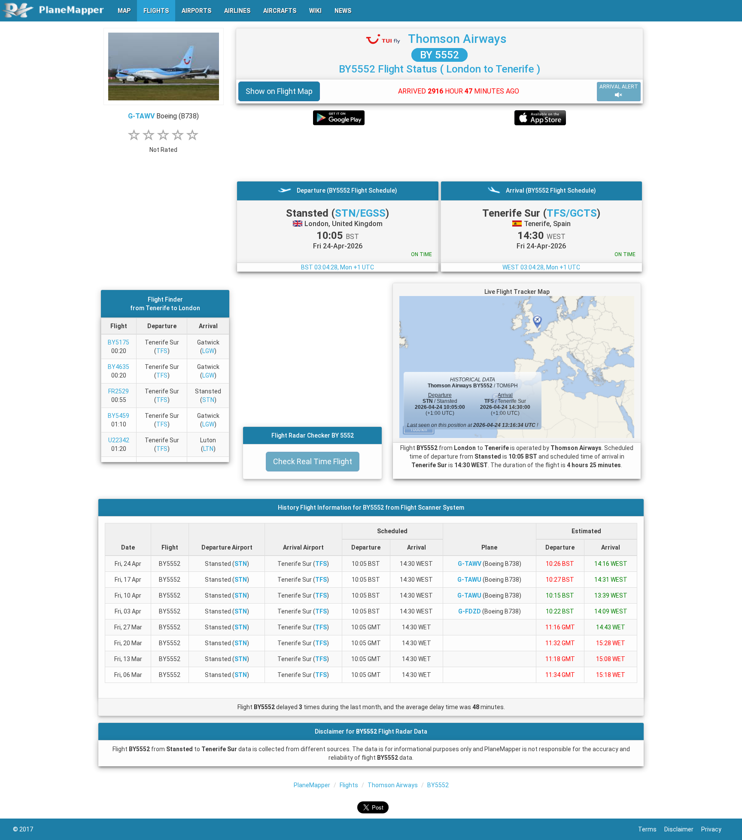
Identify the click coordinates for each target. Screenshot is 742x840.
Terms (651, 829)
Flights (349, 785)
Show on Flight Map (279, 91)
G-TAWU (469, 579)
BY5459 (118, 415)
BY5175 (118, 342)
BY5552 (438, 785)
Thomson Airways (457, 39)
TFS (161, 350)
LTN (208, 448)
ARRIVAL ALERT (618, 87)
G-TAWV (141, 116)
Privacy (715, 829)
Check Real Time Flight (312, 461)
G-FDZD (469, 611)
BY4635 (118, 366)
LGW (208, 350)
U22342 (118, 440)
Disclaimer (682, 829)
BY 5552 (439, 55)
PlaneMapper (312, 785)
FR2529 (118, 391)
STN (208, 399)
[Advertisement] (439, 153)
